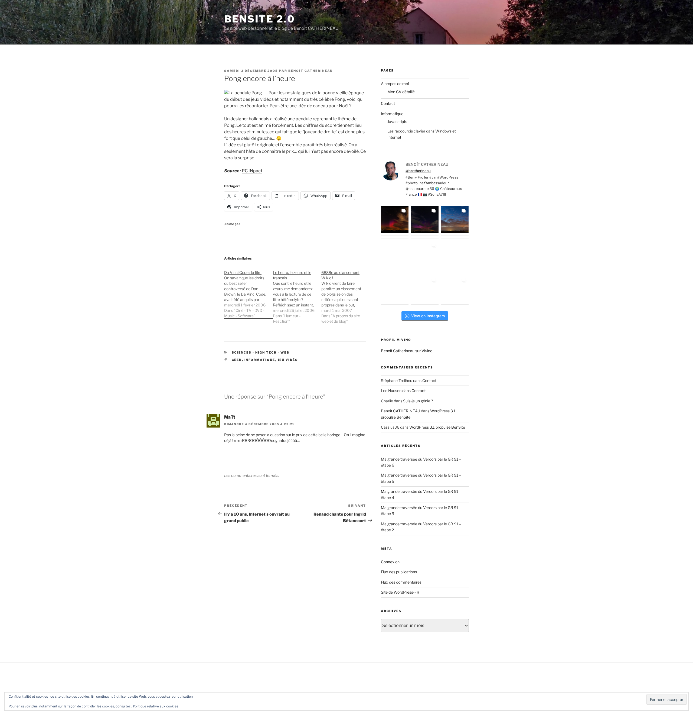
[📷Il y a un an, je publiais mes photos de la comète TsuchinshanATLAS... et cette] (455, 219)
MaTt (229, 417)
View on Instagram (428, 315)
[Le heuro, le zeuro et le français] (297, 294)
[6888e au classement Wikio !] (345, 294)
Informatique (392, 113)
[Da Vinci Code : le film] (248, 291)
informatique (259, 360)
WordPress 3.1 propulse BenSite (437, 427)
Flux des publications (399, 572)
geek (237, 360)
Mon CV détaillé (401, 91)
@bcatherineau (418, 171)
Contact (388, 103)
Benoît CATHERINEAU (310, 71)
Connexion (390, 561)
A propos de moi (395, 83)
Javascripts (397, 121)
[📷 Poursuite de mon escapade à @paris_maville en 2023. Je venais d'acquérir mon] (425, 254)
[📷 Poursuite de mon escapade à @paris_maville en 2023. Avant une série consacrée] (394, 254)
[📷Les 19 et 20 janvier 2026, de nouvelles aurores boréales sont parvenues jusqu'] (425, 219)
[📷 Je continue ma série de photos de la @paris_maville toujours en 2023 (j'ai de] (455, 254)
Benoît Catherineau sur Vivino (406, 350)
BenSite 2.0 (259, 19)
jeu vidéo (288, 360)
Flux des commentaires (401, 582)
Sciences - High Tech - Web (261, 352)
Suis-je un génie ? (418, 401)
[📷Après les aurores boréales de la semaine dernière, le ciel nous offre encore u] (455, 288)
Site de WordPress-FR (400, 592)
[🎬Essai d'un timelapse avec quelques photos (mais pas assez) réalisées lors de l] (394, 219)
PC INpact (252, 170)
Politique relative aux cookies (155, 706)
